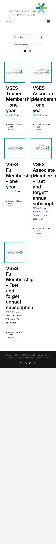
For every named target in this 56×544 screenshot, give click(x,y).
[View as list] (30, 51)
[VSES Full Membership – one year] (14, 148)
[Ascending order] (41, 37)
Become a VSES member (11, 127)
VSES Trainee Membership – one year (19, 99)
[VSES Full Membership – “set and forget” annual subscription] (14, 252)
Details (20, 125)
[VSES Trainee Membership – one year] (14, 72)
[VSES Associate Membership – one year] (41, 72)
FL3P (46, 358)
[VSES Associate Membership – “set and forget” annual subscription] (41, 148)
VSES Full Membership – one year (19, 176)
